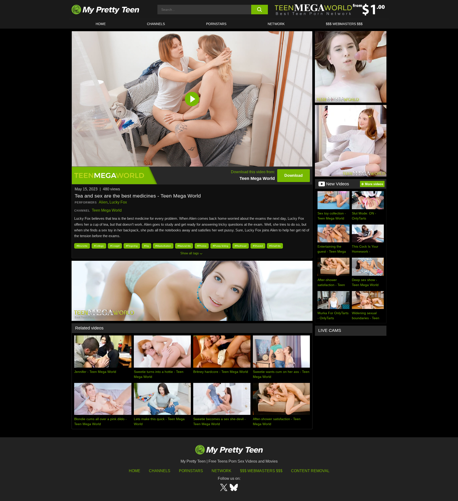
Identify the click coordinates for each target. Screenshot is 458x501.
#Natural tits (184, 246)
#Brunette (82, 246)
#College (99, 246)
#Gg (146, 246)
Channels (159, 471)
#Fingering (132, 246)
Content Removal (310, 471)
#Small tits (275, 246)
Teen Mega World (107, 210)
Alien (103, 202)
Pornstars (216, 24)
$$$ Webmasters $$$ (261, 471)
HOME (101, 24)
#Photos (201, 246)
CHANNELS (156, 24)
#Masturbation (163, 246)
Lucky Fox (118, 202)
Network (276, 24)
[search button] (259, 9)
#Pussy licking (220, 246)
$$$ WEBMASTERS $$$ (344, 24)
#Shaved (258, 246)
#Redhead (240, 246)
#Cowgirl (115, 246)
